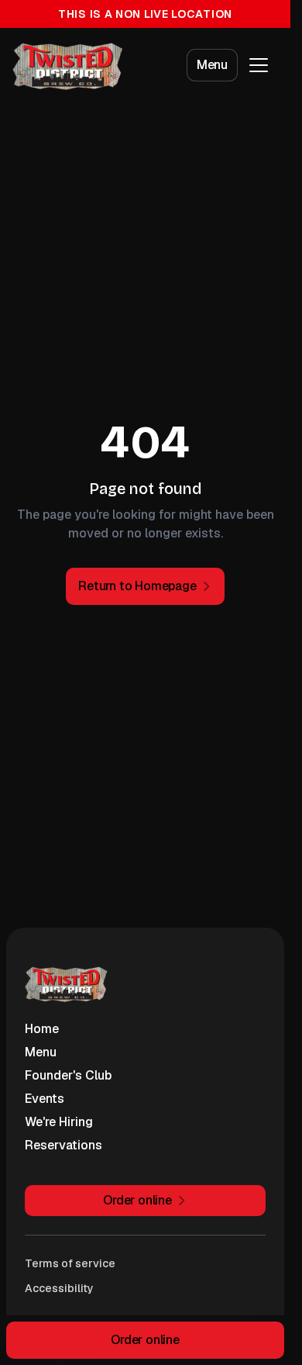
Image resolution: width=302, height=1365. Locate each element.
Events (44, 1098)
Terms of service (70, 1263)
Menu (212, 65)
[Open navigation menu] (258, 65)
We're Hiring (59, 1122)
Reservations (63, 1145)
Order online (145, 1340)
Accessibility (59, 1288)
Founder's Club (68, 1075)
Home (42, 1029)
